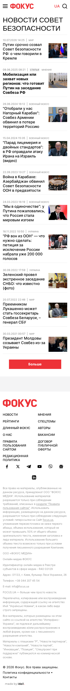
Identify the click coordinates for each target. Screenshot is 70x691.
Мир (31, 40)
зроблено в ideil (15, 684)
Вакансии (46, 435)
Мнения (47, 70)
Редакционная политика (15, 458)
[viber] (50, 466)
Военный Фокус (39, 104)
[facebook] (7, 466)
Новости (10, 414)
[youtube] (39, 466)
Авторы (44, 428)
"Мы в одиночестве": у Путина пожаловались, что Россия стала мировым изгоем (24, 213)
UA (57, 6)
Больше (35, 364)
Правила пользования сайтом (14, 445)
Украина (33, 231)
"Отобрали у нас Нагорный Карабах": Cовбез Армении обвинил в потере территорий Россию (21, 117)
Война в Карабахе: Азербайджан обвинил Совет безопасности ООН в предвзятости (24, 184)
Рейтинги (11, 421)
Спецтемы (46, 421)
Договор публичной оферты (47, 445)
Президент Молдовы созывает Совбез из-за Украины (24, 343)
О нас (7, 435)
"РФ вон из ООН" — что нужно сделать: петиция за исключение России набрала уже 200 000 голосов (24, 247)
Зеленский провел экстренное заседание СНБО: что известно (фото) (24, 281)
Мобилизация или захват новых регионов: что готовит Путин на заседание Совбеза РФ (23, 83)
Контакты (10, 677)
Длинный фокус (16, 428)
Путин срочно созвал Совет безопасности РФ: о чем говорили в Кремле (22, 51)
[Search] (65, 6)
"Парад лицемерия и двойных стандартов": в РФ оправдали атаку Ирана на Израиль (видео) (23, 151)
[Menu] (5, 6)
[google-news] (61, 466)
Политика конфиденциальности (26, 672)
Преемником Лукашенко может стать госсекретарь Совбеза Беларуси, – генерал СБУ (22, 313)
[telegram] (28, 466)
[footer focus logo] (20, 403)
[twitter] (17, 466)
